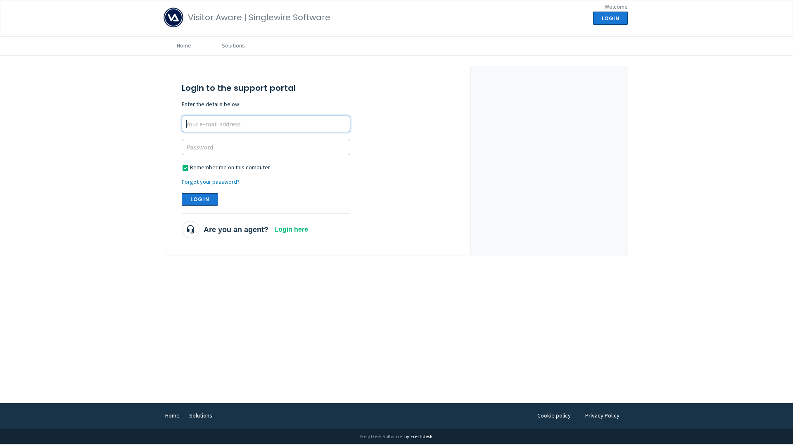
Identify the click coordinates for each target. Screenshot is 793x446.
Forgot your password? (211, 181)
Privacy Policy (602, 415)
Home (184, 45)
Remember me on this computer (230, 167)
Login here (291, 229)
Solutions (233, 45)
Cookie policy (554, 415)
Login (199, 199)
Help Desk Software (381, 436)
